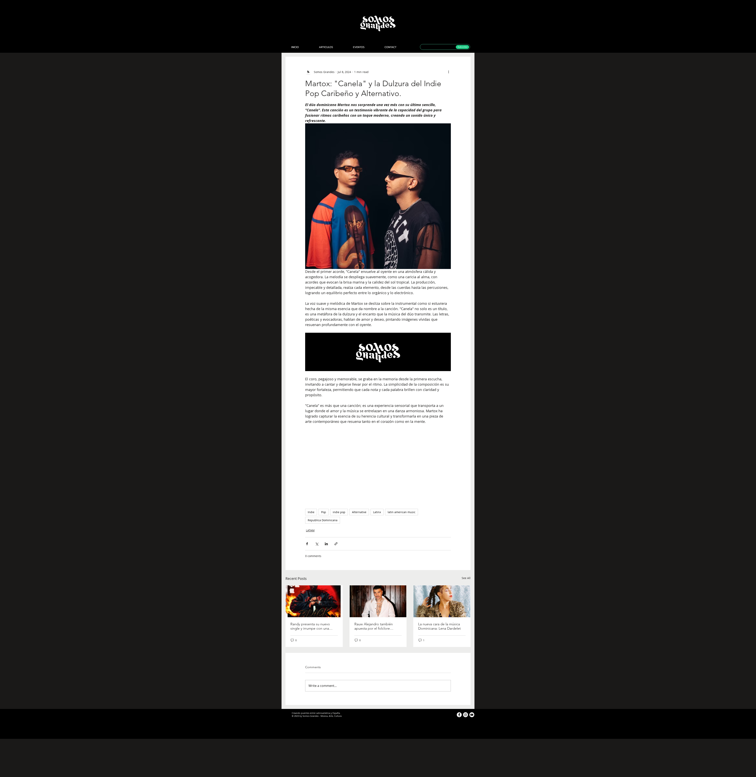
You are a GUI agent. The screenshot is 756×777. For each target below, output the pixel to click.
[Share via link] (336, 544)
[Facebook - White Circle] (459, 714)
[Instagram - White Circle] (465, 714)
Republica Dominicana (322, 520)
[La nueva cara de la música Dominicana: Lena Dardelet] (441, 601)
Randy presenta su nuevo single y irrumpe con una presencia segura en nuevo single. (311, 626)
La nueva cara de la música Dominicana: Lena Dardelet (439, 626)
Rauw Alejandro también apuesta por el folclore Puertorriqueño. (373, 626)
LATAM (310, 530)
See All (466, 578)
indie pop (339, 512)
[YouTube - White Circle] (471, 714)
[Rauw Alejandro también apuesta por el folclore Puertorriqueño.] (378, 601)
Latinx (377, 512)
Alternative (359, 512)
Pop (323, 512)
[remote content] (378, 465)
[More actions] (448, 71)
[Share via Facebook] (307, 544)
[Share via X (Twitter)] (317, 544)
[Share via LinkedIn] (326, 544)
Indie (311, 512)
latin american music (401, 512)
